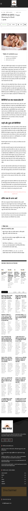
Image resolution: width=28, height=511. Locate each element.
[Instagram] (6, 440)
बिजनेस (2, 269)
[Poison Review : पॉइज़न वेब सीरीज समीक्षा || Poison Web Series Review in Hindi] (24, 267)
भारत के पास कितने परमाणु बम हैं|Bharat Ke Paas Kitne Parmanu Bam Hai (17, 275)
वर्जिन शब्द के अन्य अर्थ (10, 60)
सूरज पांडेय (4, 19)
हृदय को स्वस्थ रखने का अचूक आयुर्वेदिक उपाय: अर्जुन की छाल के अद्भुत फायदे (20, 297)
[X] (10, 440)
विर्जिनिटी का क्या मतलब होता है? (11, 56)
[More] (25, 24)
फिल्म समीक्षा (9, 269)
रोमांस (4, 12)
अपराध (19, 292)
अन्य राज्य (14, 292)
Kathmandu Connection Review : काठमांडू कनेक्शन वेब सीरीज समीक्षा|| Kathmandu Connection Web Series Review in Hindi (10, 277)
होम (1, 12)
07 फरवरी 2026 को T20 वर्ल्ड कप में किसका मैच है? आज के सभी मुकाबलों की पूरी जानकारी (20, 400)
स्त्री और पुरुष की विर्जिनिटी (11, 58)
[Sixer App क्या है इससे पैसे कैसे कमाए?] (4, 267)
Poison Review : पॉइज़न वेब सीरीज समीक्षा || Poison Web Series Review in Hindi (23, 275)
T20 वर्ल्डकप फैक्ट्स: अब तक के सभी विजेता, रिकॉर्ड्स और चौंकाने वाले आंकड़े (6, 400)
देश (14, 269)
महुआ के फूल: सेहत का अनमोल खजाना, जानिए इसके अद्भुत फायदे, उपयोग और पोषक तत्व (6, 297)
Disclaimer (10, 490)
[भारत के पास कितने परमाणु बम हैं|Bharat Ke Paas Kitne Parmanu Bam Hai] (17, 267)
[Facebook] (3, 440)
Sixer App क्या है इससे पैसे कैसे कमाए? (4, 273)
